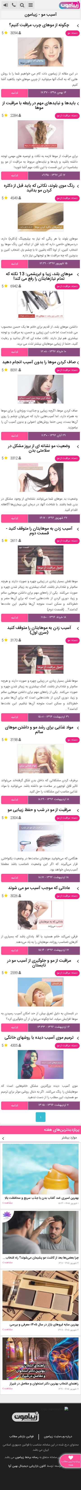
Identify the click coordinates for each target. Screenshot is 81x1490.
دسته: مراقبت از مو (67, 115)
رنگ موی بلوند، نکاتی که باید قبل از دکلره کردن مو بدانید (39, 188)
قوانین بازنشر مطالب (21, 1436)
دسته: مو (72, 33)
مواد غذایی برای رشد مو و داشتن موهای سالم (39, 730)
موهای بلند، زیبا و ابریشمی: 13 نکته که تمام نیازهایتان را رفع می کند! (39, 276)
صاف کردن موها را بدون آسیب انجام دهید (39, 362)
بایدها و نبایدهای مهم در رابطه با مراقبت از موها (39, 105)
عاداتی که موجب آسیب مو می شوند (39, 888)
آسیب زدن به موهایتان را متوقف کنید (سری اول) (39, 630)
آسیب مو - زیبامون (41, 15)
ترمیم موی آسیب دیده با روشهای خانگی (39, 1038)
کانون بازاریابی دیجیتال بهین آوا (27, 1466)
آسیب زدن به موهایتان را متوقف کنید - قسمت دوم (39, 531)
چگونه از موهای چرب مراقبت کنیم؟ (39, 25)
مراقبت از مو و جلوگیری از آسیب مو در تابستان (39, 963)
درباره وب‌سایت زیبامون (58, 1436)
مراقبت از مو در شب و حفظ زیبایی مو (39, 810)
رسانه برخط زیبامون (26, 1457)
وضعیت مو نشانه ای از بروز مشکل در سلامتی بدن (39, 448)
